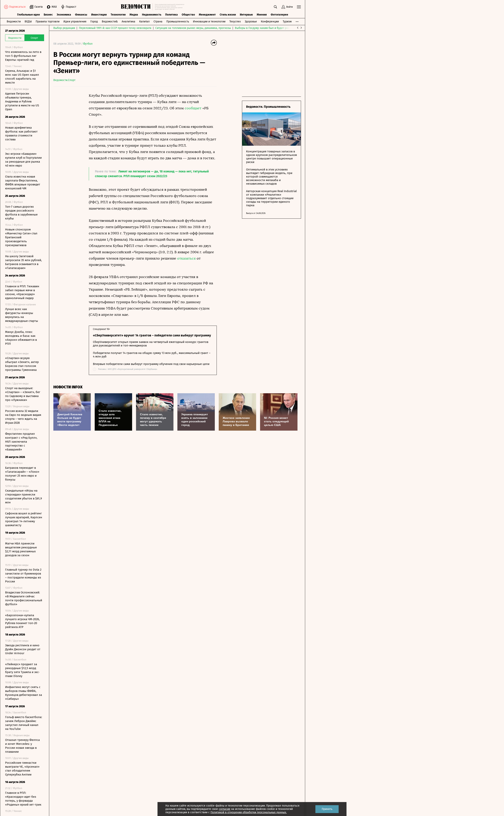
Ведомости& (110, 21)
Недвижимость (151, 14)
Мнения (262, 14)
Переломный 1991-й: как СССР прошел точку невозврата (115, 28)
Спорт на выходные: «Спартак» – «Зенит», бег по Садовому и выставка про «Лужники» (22, 394)
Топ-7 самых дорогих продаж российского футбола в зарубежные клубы (21, 212)
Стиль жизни (228, 14)
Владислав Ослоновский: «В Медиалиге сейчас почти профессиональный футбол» (23, 598)
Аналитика (128, 21)
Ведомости (14, 21)
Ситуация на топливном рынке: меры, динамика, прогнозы (193, 28)
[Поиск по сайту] (275, 7)
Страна (158, 21)
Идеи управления (74, 21)
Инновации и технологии (209, 21)
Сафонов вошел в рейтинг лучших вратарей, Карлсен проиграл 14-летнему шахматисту (23, 519)
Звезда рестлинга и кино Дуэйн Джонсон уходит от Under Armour (22, 649)
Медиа (134, 14)
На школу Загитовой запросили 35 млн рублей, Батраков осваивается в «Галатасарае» (23, 262)
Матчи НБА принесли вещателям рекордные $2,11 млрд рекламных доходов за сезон (21, 549)
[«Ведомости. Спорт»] (137, 7)
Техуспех (235, 21)
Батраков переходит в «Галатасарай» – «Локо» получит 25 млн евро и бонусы (22, 473)
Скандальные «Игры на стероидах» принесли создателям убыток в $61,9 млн (23, 496)
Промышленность (177, 21)
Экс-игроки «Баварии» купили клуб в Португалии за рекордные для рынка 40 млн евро (23, 159)
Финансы (81, 14)
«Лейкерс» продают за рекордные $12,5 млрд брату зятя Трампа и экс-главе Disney (22, 670)
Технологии (118, 14)
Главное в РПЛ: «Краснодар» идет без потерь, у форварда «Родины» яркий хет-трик (23, 798)
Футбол (88, 43)
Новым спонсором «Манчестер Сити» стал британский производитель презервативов (21, 237)
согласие (224, 809)
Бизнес (48, 14)
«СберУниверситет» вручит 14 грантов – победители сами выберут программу (152, 335)
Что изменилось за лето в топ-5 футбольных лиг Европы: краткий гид (23, 56)
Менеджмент (207, 14)
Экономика (64, 14)
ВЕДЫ (28, 21)
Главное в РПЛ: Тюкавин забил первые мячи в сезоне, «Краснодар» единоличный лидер (22, 292)
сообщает (193, 108)
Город (94, 21)
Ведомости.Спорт (64, 80)
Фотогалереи (279, 14)
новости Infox (67, 387)
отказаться (186, 258)
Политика (171, 14)
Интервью (246, 14)
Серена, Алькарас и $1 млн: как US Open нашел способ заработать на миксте (22, 76)
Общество (188, 14)
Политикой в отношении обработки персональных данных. (248, 812)
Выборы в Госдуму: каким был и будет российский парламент (275, 28)
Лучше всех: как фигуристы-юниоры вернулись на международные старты (21, 315)
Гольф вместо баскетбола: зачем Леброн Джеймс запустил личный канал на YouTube (23, 723)
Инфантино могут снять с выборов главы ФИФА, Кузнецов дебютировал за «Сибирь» (23, 693)
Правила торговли (47, 21)
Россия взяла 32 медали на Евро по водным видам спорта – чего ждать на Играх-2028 (23, 417)
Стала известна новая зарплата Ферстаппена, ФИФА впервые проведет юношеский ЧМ (22, 182)
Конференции (270, 21)
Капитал (144, 21)
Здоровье (251, 21)
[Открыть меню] (299, 7)
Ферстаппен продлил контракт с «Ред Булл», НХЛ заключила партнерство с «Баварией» (21, 441)
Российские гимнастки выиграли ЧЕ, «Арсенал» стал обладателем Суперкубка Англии (22, 768)
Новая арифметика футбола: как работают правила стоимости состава (21, 133)
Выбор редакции (64, 28)
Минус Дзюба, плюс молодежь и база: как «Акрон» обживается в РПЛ (21, 337)
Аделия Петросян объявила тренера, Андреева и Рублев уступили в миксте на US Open (22, 101)
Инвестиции (99, 14)
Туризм (287, 21)
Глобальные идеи (28, 14)
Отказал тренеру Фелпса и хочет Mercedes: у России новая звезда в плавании (22, 745)
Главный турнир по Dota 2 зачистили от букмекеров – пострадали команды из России (23, 575)
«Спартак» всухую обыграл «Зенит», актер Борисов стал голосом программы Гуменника (22, 364)
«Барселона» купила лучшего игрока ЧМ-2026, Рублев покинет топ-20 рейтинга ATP (22, 621)
